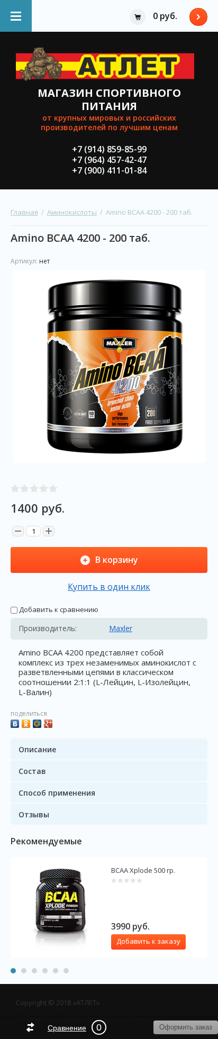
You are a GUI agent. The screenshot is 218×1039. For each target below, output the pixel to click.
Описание (37, 749)
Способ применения (57, 793)
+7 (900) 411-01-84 (109, 170)
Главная (24, 212)
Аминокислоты (72, 212)
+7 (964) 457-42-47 (109, 160)
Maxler (120, 628)
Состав (32, 771)
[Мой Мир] (38, 722)
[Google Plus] (49, 722)
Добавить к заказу (148, 941)
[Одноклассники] (27, 722)
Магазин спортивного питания (109, 99)
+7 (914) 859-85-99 (109, 149)
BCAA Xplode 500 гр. (143, 870)
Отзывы (34, 814)
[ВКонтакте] (16, 722)
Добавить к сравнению (57, 609)
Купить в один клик (109, 587)
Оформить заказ (198, 17)
